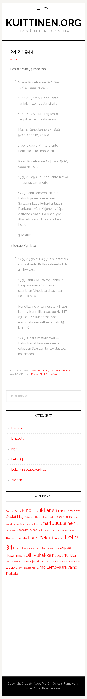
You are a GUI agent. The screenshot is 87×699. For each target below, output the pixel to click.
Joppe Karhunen (27, 529)
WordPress (32, 688)
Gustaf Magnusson (20, 517)
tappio (10, 567)
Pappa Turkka (64, 555)
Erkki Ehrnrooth (69, 511)
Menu (46, 8)
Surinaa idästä (73, 561)
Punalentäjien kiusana (33, 561)
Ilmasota (35, 370)
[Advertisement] (43, 628)
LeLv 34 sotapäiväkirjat (57, 370)
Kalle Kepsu (44, 530)
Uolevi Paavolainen (26, 567)
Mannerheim (33, 548)
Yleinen (16, 480)
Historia (16, 428)
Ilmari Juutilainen (57, 523)
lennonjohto (19, 548)
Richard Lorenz (54, 561)
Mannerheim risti (50, 548)
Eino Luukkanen (39, 510)
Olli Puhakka (48, 374)
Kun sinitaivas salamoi (62, 530)
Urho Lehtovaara (51, 567)
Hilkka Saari (19, 524)
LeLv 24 (59, 538)
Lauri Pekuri (40, 537)
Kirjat (15, 449)
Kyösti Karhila (16, 538)
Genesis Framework (65, 683)
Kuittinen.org (43, 23)
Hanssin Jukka (63, 517)
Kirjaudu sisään (52, 688)
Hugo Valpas (31, 524)
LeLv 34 (34, 374)
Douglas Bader (13, 511)
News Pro (40, 683)
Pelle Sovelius (13, 561)
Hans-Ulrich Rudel (45, 517)
